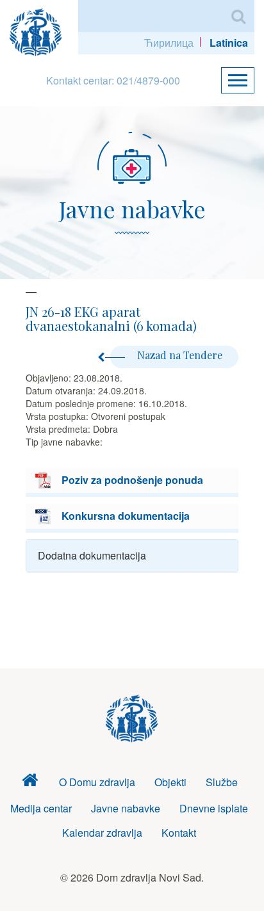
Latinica (229, 42)
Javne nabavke (125, 808)
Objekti (170, 782)
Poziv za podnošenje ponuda (132, 479)
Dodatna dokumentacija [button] (92, 555)
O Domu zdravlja (97, 782)
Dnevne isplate (213, 808)
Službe (222, 782)
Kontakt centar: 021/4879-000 (113, 80)
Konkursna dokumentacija (126, 515)
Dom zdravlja (30, 783)
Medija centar (41, 808)
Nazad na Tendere (179, 355)
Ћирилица (169, 42)
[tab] (132, 556)
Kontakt (178, 832)
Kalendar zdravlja (102, 832)
